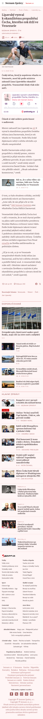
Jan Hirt (25, 569)
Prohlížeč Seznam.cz (13, 677)
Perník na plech (28, 600)
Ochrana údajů (33, 670)
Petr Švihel (27, 465)
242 (23, 37)
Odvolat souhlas (26, 683)
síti (33, 128)
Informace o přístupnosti (21, 672)
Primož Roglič (27, 575)
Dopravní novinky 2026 (31, 614)
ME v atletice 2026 (8, 594)
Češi (36, 292)
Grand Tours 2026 (29, 578)
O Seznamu (17, 667)
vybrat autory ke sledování (10, 33)
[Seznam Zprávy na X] (16, 694)
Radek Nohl (27, 420)
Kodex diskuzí (28, 680)
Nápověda (35, 667)
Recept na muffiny (29, 589)
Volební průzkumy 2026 (10, 566)
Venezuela (21, 292)
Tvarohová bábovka (29, 594)
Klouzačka (16, 644)
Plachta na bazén (24, 641)
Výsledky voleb (7, 569)
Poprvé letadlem (7, 611)
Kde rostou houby (15, 632)
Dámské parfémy (23, 655)
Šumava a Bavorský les (9, 614)
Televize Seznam (29, 677)
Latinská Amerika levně (10, 620)
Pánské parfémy (20, 661)
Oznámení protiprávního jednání (21, 675)
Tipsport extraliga (8, 592)
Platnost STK (27, 623)
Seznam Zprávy (9, 30)
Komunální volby (7, 578)
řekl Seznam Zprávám (21, 205)
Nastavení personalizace (21, 685)
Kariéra (26, 667)
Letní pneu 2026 (28, 608)
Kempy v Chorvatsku (9, 608)
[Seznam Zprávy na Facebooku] (11, 694)
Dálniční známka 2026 (30, 611)
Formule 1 (5, 597)
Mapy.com (20, 629)
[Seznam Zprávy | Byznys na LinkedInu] (31, 694)
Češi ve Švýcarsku (8, 617)
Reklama (22, 670)
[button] (21, 53)
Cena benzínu (27, 632)
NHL (3, 600)
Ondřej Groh (28, 434)
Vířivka (26, 647)
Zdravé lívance (28, 592)
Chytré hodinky (30, 658)
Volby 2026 (5, 563)
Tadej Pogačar (27, 572)
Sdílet (15, 37)
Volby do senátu (7, 575)
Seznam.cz (30, 3)
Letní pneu (34, 655)
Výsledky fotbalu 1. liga (9, 589)
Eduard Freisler (30, 450)
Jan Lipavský (6, 295)
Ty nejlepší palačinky (30, 586)
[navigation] (3, 3)
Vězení (30, 292)
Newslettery (14, 683)
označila (5, 243)
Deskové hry (11, 658)
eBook (7, 37)
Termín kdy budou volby (10, 572)
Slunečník (8, 644)
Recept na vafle (28, 597)
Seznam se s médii (14, 680)
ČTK (19, 30)
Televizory (19, 658)
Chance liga (6, 586)
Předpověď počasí (32, 629)
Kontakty (6, 670)
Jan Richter (27, 479)
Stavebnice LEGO (10, 655)
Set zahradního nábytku (29, 644)
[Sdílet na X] (40, 284)
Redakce (14, 670)
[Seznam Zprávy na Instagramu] (21, 694)
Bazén (15, 641)
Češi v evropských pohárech (20, 635)
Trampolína (36, 641)
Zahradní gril (17, 647)
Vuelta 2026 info (28, 563)
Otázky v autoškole (29, 620)
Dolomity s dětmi (8, 623)
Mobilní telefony (29, 652)
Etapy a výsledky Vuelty (31, 566)
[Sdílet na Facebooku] (36, 284)
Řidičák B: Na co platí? (30, 617)
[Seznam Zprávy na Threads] (26, 694)
